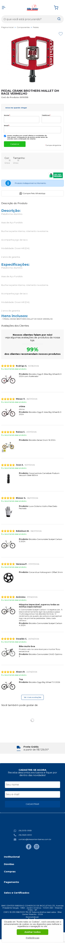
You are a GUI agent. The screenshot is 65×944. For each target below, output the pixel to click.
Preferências (32, 937)
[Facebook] (28, 849)
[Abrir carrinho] (58, 8)
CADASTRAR (32, 804)
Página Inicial (7, 27)
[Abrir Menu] (3, 7)
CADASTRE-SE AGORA (32, 769)
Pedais (36, 27)
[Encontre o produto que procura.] (59, 19)
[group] (32, 748)
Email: (7, 125)
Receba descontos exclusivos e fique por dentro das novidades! (32, 774)
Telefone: (46, 115)
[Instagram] (36, 849)
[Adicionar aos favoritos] (61, 34)
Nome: (7, 115)
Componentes (23, 27)
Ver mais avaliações (32, 697)
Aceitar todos (32, 932)
